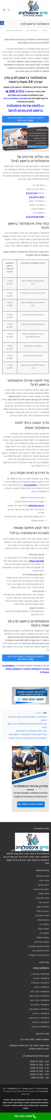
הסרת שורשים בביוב (35, 217)
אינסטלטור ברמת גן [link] (40, 1013)
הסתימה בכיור (30, 485)
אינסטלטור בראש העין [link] (39, 1004)
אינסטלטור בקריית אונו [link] (39, 1000)
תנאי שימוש (34, 1091)
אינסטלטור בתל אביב (40, 974)
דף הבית (45, 30)
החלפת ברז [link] (44, 924)
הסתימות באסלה (36, 561)
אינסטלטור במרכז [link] (41, 968)
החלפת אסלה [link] (43, 920)
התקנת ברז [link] (44, 933)
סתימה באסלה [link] (43, 937)
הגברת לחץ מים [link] (42, 915)
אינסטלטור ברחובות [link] (40, 1022)
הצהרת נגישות (23, 1091)
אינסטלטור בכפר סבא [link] (39, 991)
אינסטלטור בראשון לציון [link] (39, 1009)
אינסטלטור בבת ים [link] (41, 978)
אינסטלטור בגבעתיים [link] (40, 982)
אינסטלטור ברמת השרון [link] (39, 1018)
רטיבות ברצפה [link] (43, 906)
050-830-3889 (27, 1039)
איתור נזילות (44, 880)
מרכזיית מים (31, 193)
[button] (2, 23)
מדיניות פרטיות (10, 1091)
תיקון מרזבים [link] (43, 885)
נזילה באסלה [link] (43, 893)
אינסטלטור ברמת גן (32, 669)
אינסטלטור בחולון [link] (41, 987)
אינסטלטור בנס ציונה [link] (40, 1026)
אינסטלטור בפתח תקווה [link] (39, 996)
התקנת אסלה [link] (43, 929)
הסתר (39, 713)
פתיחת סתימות (42, 876)
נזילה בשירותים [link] (42, 898)
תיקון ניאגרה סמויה (41, 889)
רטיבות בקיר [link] (43, 902)
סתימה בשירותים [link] (42, 942)
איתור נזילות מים (36, 197)
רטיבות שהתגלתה (36, 505)
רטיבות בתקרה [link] (42, 911)
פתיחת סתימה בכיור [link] (40, 950)
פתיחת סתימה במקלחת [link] (39, 955)
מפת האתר (25, 1094)
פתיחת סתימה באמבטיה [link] (38, 946)
